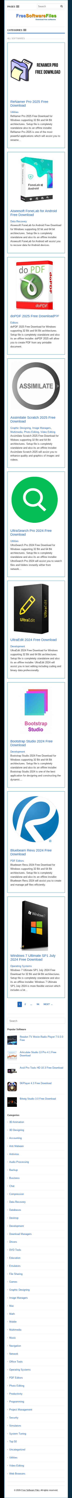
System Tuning (17, 1433)
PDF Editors (17, 860)
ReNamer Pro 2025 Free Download (29, 103)
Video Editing (48, 432)
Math (12, 1313)
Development (17, 646)
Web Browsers (17, 1473)
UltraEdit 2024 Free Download (33, 640)
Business (14, 1178)
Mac (11, 1305)
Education (14, 1257)
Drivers (13, 1241)
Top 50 (13, 1441)
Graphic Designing (20, 428)
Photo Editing (31, 432)
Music (12, 1337)
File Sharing (15, 1274)
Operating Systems (21, 966)
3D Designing (16, 1130)
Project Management (20, 1409)
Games (13, 1281)
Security (13, 1417)
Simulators (15, 1425)
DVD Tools (15, 1249)
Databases (15, 1209)
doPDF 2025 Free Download (32, 316)
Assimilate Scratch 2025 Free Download (32, 419)
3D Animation (16, 1122)
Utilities (14, 112)
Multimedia (16, 432)
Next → (48, 1004)
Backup (13, 1170)
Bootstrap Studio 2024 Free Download (31, 743)
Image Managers (41, 428)
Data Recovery (18, 221)
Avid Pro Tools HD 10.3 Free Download (41, 1067)
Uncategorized (17, 1449)
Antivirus (14, 1154)
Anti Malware (16, 1146)
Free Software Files (30, 1490)
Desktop (13, 1218)
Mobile (13, 1321)
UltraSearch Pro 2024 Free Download (31, 532)
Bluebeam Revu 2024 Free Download (31, 852)
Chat (11, 1186)
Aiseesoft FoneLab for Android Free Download (33, 213)
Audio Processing (19, 1162)
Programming (16, 1401)
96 (38, 1004)
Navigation (15, 1345)
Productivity (15, 1393)
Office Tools (16, 1361)
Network (13, 1353)
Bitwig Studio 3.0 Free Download (38, 1098)
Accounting (15, 1138)
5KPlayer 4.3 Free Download (35, 1083)
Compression (16, 1194)
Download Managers (20, 1234)
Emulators (15, 1265)
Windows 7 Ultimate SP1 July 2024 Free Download (32, 957)
